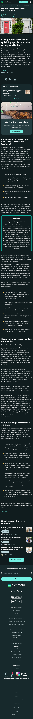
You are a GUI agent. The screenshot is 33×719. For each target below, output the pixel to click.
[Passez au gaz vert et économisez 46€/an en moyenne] (16, 12)
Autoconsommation (16, 657)
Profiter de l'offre (7, 15)
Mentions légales (16, 703)
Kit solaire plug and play (16, 632)
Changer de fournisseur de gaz (16, 624)
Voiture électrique (16, 660)
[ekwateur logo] (6, 2)
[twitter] (14, 591)
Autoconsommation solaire (16, 627)
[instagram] (18, 591)
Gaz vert (17, 613)
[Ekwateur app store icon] (16, 597)
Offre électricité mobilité (16, 643)
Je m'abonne (16, 579)
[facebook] (11, 591)
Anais (4, 70)
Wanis (5, 544)
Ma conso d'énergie (16, 649)
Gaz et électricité (16, 616)
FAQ (16, 685)
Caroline (6, 534)
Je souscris (23, 2)
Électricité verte (16, 610)
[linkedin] (21, 591)
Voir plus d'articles (16, 560)
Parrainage (16, 668)
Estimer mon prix (16, 131)
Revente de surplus (16, 635)
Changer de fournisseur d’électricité (16, 621)
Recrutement (16, 707)
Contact (16, 688)
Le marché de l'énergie (16, 654)
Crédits (16, 711)
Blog (2, 5)
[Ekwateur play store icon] (16, 601)
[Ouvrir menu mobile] (30, 2)
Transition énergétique (16, 651)
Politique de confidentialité (16, 700)
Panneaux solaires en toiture (16, 629)
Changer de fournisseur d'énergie (16, 618)
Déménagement (9, 5)
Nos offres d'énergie (16, 607)
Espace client (16, 665)
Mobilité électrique (16, 638)
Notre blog (16, 646)
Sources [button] (5, 511)
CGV (16, 692)
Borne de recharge (16, 640)
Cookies (16, 696)
